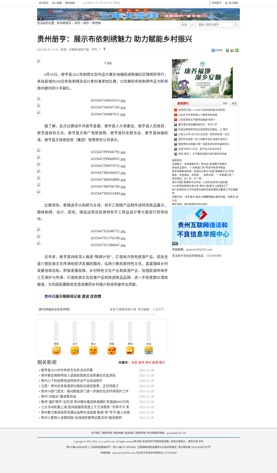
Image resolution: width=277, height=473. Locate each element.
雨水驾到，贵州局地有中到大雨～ (190, 204)
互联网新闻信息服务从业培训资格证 (157, 447)
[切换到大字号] (104, 49)
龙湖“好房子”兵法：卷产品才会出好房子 (200, 149)
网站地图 (70, 3)
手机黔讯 (217, 3)
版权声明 (107, 433)
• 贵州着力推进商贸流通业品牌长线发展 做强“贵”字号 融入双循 (84, 412)
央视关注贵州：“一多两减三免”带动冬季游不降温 (198, 167)
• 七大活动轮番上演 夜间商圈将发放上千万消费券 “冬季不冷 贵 (84, 407)
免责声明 (141, 433)
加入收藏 (57, 3)
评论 (234, 103)
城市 (86, 23)
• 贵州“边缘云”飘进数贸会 (57, 396)
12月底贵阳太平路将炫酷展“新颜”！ (197, 119)
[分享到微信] (237, 50)
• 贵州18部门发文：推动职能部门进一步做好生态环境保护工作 (84, 391)
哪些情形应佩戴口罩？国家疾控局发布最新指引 (203, 144)
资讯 (77, 23)
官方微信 (233, 3)
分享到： (220, 50)
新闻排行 (183, 103)
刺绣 (155, 362)
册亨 (141, 362)
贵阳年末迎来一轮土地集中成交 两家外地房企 (203, 139)
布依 (134, 362)
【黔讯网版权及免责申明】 (54, 309)
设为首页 (43, 3)
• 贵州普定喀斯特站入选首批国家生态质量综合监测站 (77, 375)
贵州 (48, 296)
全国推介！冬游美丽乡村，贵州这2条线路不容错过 (199, 164)
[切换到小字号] (100, 49)
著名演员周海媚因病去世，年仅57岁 (197, 124)
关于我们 (96, 433)
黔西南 (96, 23)
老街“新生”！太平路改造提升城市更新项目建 (202, 154)
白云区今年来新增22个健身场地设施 (197, 115)
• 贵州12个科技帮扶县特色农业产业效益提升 (71, 380)
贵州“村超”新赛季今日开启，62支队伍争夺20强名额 (200, 182)
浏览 (225, 103)
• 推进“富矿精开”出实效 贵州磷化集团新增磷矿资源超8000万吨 (84, 402)
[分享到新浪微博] (232, 50)
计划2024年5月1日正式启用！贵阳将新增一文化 (203, 134)
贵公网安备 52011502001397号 (194, 447)
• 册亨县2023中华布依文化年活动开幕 (66, 370)
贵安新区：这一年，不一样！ (188, 178)
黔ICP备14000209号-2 (78, 447)
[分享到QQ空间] (227, 50)
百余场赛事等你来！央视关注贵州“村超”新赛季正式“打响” (203, 171)
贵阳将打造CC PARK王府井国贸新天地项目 (201, 110)
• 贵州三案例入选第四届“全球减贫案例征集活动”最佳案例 (80, 417)
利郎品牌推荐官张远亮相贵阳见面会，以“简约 (203, 129)
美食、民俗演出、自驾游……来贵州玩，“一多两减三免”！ (203, 175)
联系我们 (130, 433)
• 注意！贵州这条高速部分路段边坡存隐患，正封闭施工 (79, 386)
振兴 (162, 362)
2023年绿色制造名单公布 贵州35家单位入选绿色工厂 (200, 186)
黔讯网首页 (64, 23)
